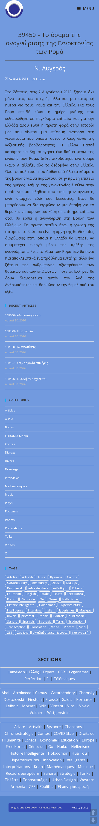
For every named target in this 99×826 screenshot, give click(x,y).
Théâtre (12, 779)
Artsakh (27, 577)
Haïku (62, 746)
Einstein (35, 699)
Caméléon (16, 672)
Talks (8, 536)
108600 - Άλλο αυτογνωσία (23, 315)
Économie (48, 740)
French (12, 599)
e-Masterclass (38, 588)
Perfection (33, 678)
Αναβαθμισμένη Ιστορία (50, 632)
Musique (85, 610)
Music (9, 494)
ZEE (9, 632)
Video (55, 627)
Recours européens (23, 773)
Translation (38, 627)
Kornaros (84, 699)
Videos (10, 545)
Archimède (22, 692)
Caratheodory (17, 583)
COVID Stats (64, 733)
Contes (10, 444)
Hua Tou (79, 753)
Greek (53, 599)
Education (14, 594)
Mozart (28, 705)
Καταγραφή (80, 632)
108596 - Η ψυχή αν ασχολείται (26, 379)
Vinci (82, 627)
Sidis (43, 705)
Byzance (56, 577)
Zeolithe (23, 632)
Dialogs (10, 452)
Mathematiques (16, 486)
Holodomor (47, 605)
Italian (50, 610)
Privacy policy (79, 807)
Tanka (84, 773)
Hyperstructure (70, 605)
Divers (9, 461)
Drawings (11, 469)
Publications (13, 528)
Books (9, 427)
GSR (61, 672)
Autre (41, 577)
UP (93, 812)
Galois (67, 699)
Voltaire (36, 712)
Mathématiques (60, 766)
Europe (88, 740)
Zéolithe (46, 786)
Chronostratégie (19, 733)
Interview (34, 610)
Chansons (73, 726)
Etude (45, 594)
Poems (10, 520)
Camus (72, 577)
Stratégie (68, 773)
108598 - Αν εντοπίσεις (20, 347)
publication (76, 616)
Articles (40, 79)
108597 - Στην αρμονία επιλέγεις (26, 363)
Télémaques (64, 678)
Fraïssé (52, 699)
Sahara (12, 621)
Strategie (45, 621)
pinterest (27, 616)
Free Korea (75, 594)
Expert (48, 672)
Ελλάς (34, 672)
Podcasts (11, 511)
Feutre (58, 594)
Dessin (56, 583)
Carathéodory (63, 692)
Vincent (69, 627)
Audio (9, 419)
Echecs (77, 588)
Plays (9, 503)
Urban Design (64, 779)
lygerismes (67, 610)
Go (42, 599)
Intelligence (15, 610)
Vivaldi (84, 705)
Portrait (58, 616)
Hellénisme (80, 746)
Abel (5, 692)
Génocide (36, 746)
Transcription (16, 627)
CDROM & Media (16, 436)
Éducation (69, 740)
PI (48, 678)
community (39, 583)
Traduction (76, 621)
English (31, 594)
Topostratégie (35, 779)
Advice (19, 726)
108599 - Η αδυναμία (19, 331)
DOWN (93, 820)
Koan (38, 766)
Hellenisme (70, 599)
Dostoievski (15, 588)
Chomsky (87, 692)
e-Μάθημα (60, 588)
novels (12, 616)
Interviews (12, 478)
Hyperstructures (24, 759)
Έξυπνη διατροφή (73, 786)
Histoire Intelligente (20, 605)
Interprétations (16, 766)
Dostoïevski (14, 699)
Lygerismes (79, 672)
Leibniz (12, 705)
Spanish (28, 621)
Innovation (52, 759)
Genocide (28, 599)
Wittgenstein (58, 712)
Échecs (30, 740)
